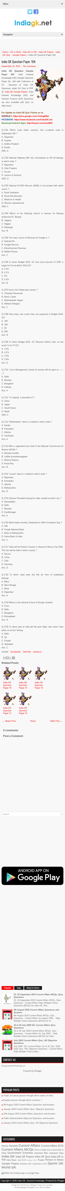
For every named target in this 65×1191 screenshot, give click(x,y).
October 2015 (32, 1160)
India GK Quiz (42, 1156)
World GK (9, 1167)
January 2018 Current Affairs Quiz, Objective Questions (28, 1109)
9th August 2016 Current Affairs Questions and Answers (28, 1105)
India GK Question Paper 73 (39, 685)
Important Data (56, 1153)
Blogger (38, 1071)
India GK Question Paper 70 (7, 685)
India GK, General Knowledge (30, 1180)
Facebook (15, 652)
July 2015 (22, 1160)
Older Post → (56, 721)
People (41, 1160)
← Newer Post (9, 721)
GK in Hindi (15, 52)
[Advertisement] (33, 44)
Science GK (25, 1164)
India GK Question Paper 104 (18, 61)
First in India (40, 1150)
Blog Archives (33, 988)
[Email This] (4, 657)
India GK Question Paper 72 (23, 685)
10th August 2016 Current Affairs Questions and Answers (29, 1114)
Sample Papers (19, 55)
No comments (29, 66)
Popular (7, 988)
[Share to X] (10, 657)
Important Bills (41, 1153)
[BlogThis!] (7, 657)
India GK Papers (46, 52)
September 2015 (39, 1164)
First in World (52, 1150)
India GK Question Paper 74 (23, 710)
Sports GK (55, 1163)
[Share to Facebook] (13, 657)
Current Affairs (29, 1145)
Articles (5, 1146)
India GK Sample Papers (16, 92)
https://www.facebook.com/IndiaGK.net (33, 119)
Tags (19, 988)
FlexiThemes (25, 1185)
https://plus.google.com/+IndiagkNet (31, 116)
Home (5, 52)
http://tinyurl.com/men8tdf (39, 123)
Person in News (54, 1159)
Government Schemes (20, 1153)
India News (11, 1160)
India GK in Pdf (30, 52)
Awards (13, 1145)
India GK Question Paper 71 (7, 710)
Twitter (26, 652)
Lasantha (49, 1185)
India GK (8, 1156)
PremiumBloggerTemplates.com (26, 1187)
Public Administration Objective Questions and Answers (28, 1118)
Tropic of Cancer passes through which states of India (28, 1095)
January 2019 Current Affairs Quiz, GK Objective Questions (30, 1123)
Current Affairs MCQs (18, 1149)
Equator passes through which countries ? (22, 1100)
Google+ (37, 652)
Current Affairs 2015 (52, 1145)
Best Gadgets (45, 1187)
